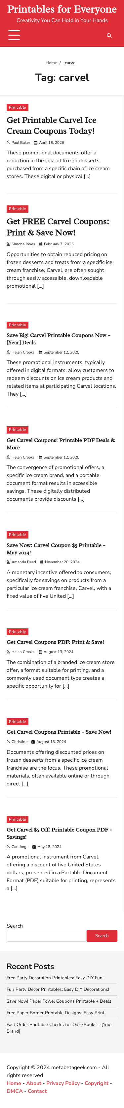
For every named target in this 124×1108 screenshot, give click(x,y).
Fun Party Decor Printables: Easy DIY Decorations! (58, 989)
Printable (17, 107)
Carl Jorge (20, 846)
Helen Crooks (23, 352)
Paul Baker (21, 142)
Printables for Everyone (62, 9)
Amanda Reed (24, 562)
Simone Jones (23, 244)
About (33, 1083)
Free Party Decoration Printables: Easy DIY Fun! (55, 978)
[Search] (109, 35)
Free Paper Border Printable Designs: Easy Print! (56, 1013)
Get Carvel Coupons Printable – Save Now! (59, 731)
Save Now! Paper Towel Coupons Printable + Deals (59, 1001)
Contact (37, 1091)
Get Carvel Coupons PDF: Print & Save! (55, 642)
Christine (19, 741)
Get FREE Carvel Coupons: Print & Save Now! (58, 227)
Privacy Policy (63, 1083)
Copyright (96, 1083)
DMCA (15, 1091)
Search (15, 926)
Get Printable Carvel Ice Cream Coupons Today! (51, 126)
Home (14, 1083)
